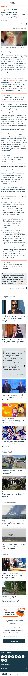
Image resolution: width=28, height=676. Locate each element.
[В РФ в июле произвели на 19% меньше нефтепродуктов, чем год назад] (14, 512)
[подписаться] (5, 660)
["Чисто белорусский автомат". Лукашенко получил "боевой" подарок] (14, 483)
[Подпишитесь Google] (2, 656)
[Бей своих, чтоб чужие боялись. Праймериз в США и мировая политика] (14, 433)
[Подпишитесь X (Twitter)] (9, 656)
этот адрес (19, 283)
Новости (4, 6)
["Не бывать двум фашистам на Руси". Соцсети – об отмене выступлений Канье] (14, 307)
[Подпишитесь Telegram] (16, 656)
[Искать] (24, 674)
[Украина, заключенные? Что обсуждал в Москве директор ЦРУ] (14, 331)
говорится (12, 80)
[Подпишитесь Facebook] (5, 656)
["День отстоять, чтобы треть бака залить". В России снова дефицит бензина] (14, 564)
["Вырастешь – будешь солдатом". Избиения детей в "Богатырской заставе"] (14, 588)
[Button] (10, 24)
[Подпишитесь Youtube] (12, 656)
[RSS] (23, 656)
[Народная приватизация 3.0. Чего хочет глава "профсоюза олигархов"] (14, 386)
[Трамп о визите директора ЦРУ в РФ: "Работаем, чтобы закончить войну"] (14, 535)
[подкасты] (11, 674)
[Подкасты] (2, 660)
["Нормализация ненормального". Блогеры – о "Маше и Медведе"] (14, 410)
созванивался (18, 232)
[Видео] (17, 674)
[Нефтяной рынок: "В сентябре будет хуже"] (14, 462)
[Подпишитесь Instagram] (19, 656)
